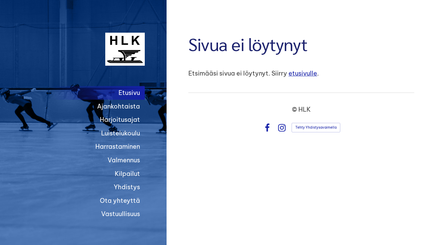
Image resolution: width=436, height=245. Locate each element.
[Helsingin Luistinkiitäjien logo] (85, 49)
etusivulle (303, 73)
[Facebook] (267, 128)
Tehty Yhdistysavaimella (316, 127)
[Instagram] (282, 128)
